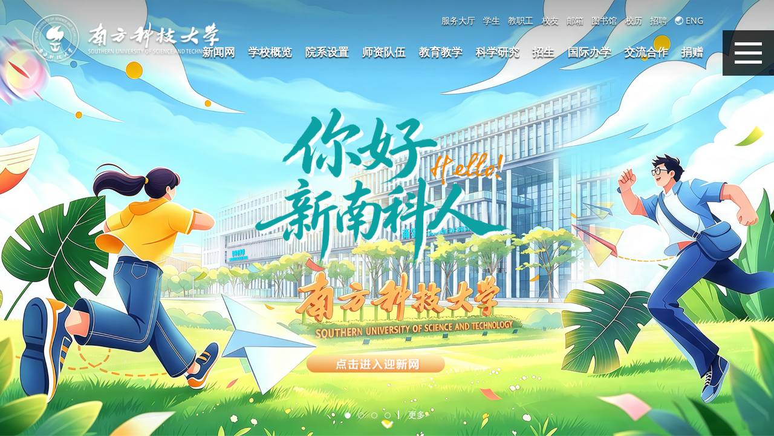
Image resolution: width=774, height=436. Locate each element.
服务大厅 (458, 20)
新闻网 (219, 51)
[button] (348, 415)
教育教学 (441, 51)
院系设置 (327, 51)
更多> (419, 415)
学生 (491, 20)
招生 (543, 51)
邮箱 (575, 20)
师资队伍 (384, 51)
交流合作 (646, 51)
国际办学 (589, 51)
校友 (550, 20)
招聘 (658, 20)
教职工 (520, 20)
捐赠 (692, 51)
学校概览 (270, 51)
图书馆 (604, 20)
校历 (633, 20)
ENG (693, 20)
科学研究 (497, 51)
